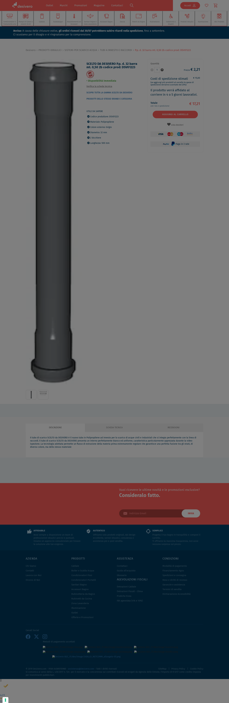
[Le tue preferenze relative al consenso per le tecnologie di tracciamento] (5, 700)
